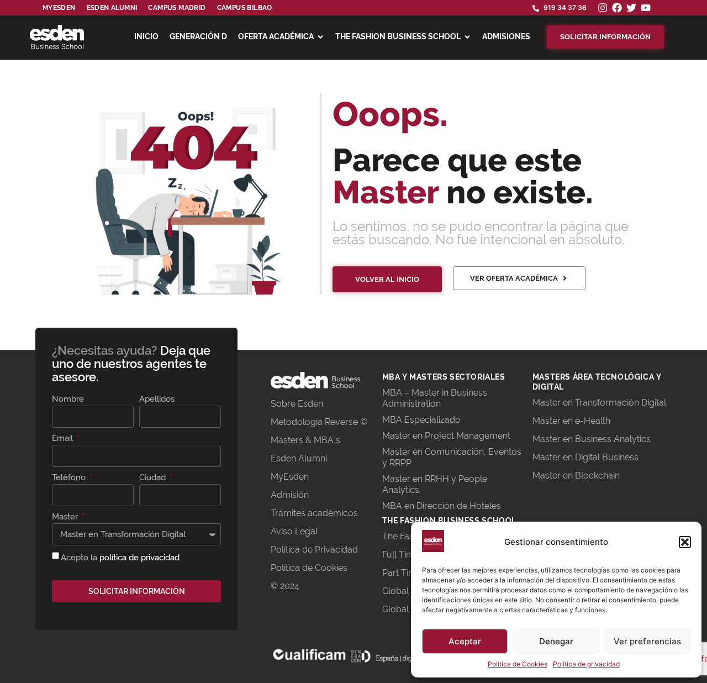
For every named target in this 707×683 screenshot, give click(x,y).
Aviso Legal (294, 531)
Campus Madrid (176, 8)
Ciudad (153, 478)
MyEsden (290, 476)
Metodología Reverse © (319, 422)
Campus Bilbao (244, 8)
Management (483, 435)
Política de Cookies (517, 664)
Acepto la (120, 558)
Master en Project (419, 435)
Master (66, 517)
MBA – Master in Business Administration (434, 398)
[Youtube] (646, 8)
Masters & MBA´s (305, 440)
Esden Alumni (299, 458)
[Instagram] (603, 8)
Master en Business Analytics (591, 439)
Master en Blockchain (576, 475)
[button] (684, 542)
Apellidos (157, 399)
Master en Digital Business (585, 457)
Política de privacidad (586, 664)
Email (63, 438)
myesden (59, 8)
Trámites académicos (314, 513)
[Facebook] (617, 8)
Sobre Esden (297, 403)
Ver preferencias (647, 641)
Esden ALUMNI (112, 8)
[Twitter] (631, 8)
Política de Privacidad (314, 549)
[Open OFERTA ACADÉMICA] (320, 37)
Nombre (68, 399)
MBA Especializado (421, 419)
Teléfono (70, 478)
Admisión (290, 495)
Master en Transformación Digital (599, 402)
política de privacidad (139, 558)
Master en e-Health (571, 421)
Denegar (556, 641)
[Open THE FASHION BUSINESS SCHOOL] (467, 37)
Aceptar (465, 641)
